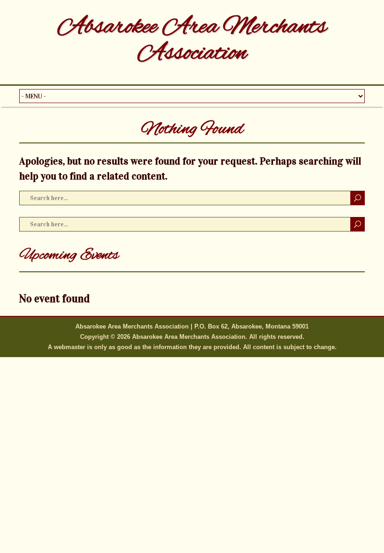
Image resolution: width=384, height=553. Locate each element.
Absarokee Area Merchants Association (192, 40)
